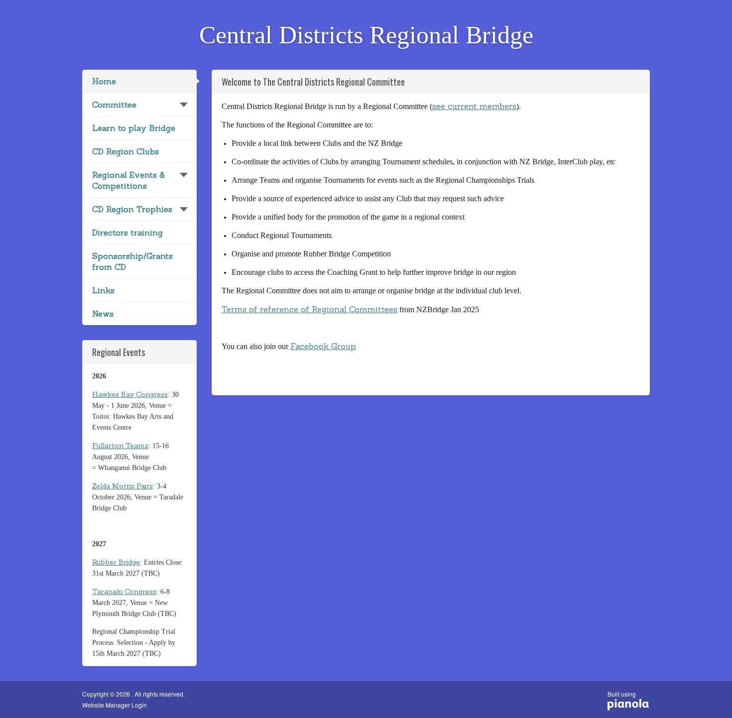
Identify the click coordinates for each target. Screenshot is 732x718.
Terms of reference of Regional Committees (309, 309)
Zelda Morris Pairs (122, 485)
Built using (622, 697)
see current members (474, 106)
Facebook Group (323, 346)
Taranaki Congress (124, 591)
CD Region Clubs (125, 151)
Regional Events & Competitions (128, 180)
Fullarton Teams (120, 445)
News (103, 314)
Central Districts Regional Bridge (366, 35)
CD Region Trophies (132, 209)
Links (103, 290)
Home (104, 81)
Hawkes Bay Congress (130, 394)
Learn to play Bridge (133, 128)
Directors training (127, 233)
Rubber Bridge (116, 562)
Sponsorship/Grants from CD (132, 261)
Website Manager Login (114, 705)
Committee (114, 105)
